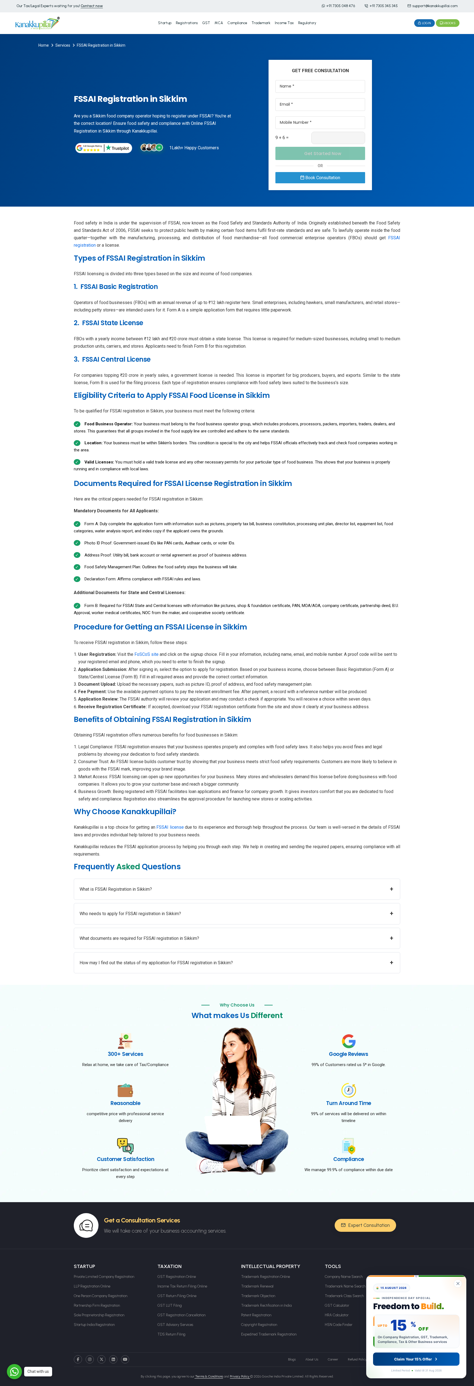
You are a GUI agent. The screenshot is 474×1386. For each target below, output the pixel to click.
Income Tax (284, 23)
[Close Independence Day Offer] (458, 1284)
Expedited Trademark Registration (269, 1334)
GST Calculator (337, 1305)
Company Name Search (344, 1277)
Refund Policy (357, 1359)
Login (426, 23)
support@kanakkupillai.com (435, 6)
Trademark (261, 23)
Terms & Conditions (208, 1376)
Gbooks (449, 23)
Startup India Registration (94, 1325)
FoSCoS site (146, 654)
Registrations (187, 23)
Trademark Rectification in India (266, 1305)
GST (206, 23)
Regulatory (307, 23)
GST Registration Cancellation (181, 1315)
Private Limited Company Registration (104, 1277)
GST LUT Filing (169, 1305)
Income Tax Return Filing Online (182, 1286)
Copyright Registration (259, 1325)
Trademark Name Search (345, 1286)
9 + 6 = (282, 137)
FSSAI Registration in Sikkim (101, 45)
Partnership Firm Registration (97, 1305)
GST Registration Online (176, 1277)
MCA (219, 23)
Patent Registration (256, 1315)
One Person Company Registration (100, 1296)
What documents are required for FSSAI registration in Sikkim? (236, 938)
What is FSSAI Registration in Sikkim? (236, 888)
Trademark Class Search (344, 1296)
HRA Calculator (337, 1315)
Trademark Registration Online (265, 1277)
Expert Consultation (368, 1225)
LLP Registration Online (92, 1286)
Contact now (92, 6)
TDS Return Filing (171, 1334)
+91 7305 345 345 (383, 6)
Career (333, 1359)
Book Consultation (322, 177)
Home (43, 45)
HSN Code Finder (338, 1325)
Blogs (292, 1359)
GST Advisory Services (175, 1325)
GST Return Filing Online (176, 1296)
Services (62, 45)
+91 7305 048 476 (340, 6)
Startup (164, 23)
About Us (311, 1359)
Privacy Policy (240, 1376)
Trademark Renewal (257, 1286)
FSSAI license (170, 827)
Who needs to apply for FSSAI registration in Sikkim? (236, 913)
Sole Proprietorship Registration (99, 1315)
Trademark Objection (258, 1296)
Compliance (237, 23)
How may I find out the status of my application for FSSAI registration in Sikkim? (236, 962)
